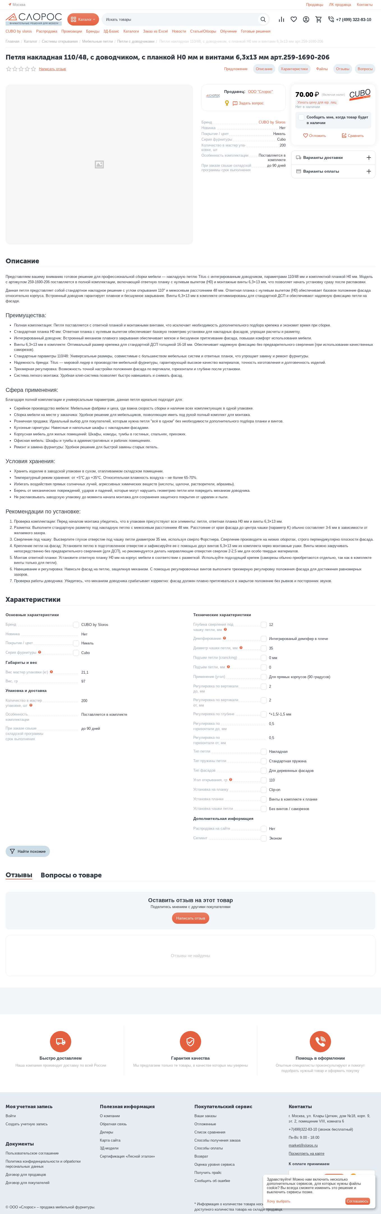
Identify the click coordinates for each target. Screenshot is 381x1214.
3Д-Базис (111, 31)
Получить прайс (208, 1172)
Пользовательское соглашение (32, 1153)
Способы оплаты (208, 1148)
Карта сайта (110, 1140)
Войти (11, 1116)
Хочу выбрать (278, 1201)
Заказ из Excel (155, 31)
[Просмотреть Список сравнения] (281, 19)
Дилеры (106, 1132)
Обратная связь (113, 1124)
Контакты (365, 5)
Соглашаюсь (357, 1201)
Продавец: (234, 91)
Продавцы (314, 5)
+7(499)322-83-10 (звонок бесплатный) (321, 1129)
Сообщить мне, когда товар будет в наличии (337, 120)
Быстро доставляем (61, 1058)
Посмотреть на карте (306, 1153)
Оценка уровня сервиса (214, 1164)
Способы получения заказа (217, 1140)
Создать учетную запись (27, 1124)
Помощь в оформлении (320, 1058)
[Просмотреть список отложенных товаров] (293, 19)
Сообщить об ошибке (212, 1181)
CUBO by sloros (19, 31)
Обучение (228, 31)
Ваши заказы (205, 1116)
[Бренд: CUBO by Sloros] (360, 94)
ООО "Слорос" (260, 92)
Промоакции (71, 31)
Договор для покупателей (27, 1183)
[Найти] (263, 19)
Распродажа (46, 31)
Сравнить (356, 136)
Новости (179, 31)
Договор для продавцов (26, 1174)
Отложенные (205, 1124)
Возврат (201, 1156)
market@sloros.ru (303, 1145)
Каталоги (131, 31)
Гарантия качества (190, 1058)
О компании (110, 1116)
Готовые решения (255, 31)
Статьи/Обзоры (203, 31)
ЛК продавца (340, 5)
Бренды (92, 31)
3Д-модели (109, 1148)
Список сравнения (209, 1132)
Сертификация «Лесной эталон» (127, 1156)
